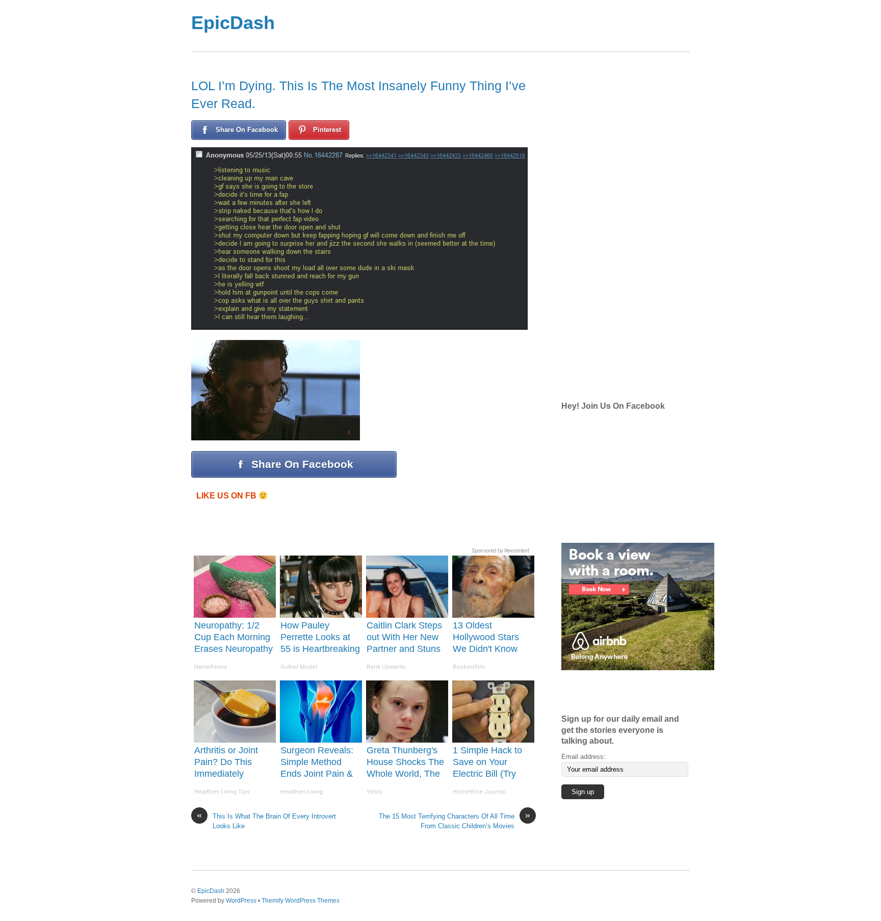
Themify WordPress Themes (301, 900)
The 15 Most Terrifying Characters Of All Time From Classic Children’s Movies (454, 820)
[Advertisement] (481, 25)
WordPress (241, 900)
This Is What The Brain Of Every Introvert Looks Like (266, 820)
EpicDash (233, 22)
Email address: (583, 756)
